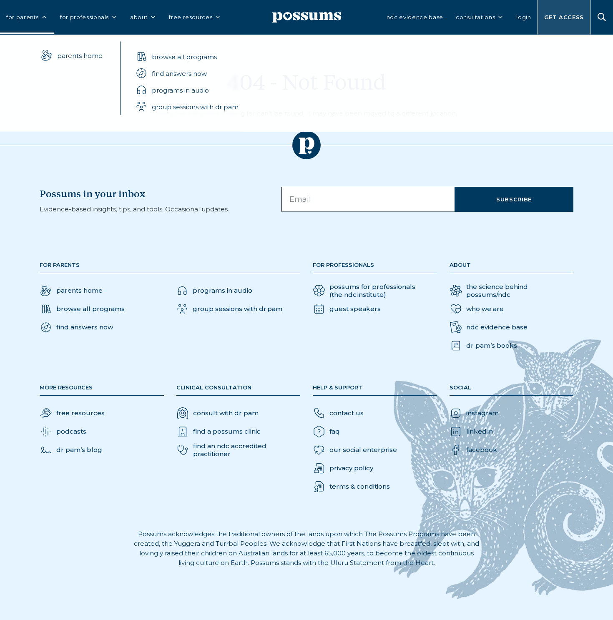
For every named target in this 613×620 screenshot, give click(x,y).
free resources (190, 17)
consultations (475, 17)
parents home (80, 55)
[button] (187, 73)
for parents (22, 17)
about (139, 17)
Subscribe (514, 199)
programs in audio (180, 90)
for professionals (84, 17)
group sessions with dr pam (195, 106)
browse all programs (184, 56)
